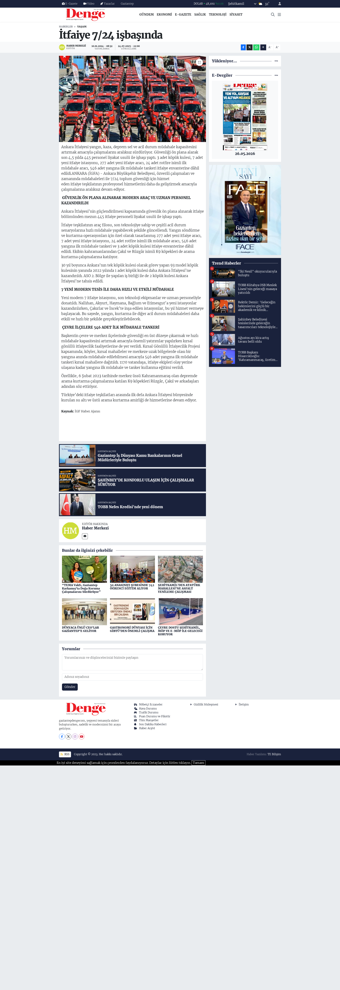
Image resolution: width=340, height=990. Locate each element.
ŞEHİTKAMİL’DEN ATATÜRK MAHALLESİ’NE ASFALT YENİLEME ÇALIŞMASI (179, 588)
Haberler (66, 26)
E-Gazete (71, 3)
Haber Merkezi (95, 528)
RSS (66, 754)
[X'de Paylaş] (249, 47)
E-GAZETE (183, 14)
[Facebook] (62, 736)
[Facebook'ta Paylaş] (243, 47)
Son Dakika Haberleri (152, 724)
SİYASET (236, 14)
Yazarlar (109, 3)
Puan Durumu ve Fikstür (154, 716)
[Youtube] (81, 736)
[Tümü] (276, 61)
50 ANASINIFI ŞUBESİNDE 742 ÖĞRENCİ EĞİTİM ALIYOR (132, 586)
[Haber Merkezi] (70, 530)
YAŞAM (81, 26)
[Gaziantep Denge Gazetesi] (85, 14)
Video (90, 3)
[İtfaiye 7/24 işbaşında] (132, 99)
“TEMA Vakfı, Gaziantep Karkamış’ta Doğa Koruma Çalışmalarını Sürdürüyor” (81, 588)
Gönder (69, 687)
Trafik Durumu (148, 712)
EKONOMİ (164, 14)
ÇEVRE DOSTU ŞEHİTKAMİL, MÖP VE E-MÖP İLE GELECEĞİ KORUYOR (180, 631)
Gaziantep (127, 3)
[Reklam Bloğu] (245, 210)
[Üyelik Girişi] (278, 4)
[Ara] (273, 14)
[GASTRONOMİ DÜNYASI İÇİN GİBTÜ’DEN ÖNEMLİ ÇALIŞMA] (132, 611)
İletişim (244, 704)
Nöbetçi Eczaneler (151, 704)
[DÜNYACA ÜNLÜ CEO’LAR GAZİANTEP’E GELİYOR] (84, 611)
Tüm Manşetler (149, 720)
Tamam (198, 763)
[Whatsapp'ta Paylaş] (256, 47)
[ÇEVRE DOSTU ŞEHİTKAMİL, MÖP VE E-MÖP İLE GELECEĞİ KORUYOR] (180, 611)
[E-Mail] (85, 536)
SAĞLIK (200, 14)
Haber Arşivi (147, 728)
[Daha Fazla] (263, 47)
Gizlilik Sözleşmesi (206, 704)
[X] (68, 736)
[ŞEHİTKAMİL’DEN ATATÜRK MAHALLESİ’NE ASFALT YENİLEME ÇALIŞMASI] (180, 569)
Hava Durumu (148, 708)
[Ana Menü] (279, 14)
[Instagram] (75, 736)
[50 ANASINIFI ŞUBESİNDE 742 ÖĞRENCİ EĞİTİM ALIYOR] (132, 569)
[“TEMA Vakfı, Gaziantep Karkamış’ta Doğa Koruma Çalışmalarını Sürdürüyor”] (84, 569)
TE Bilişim (274, 754)
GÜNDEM (146, 14)
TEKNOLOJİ (217, 14)
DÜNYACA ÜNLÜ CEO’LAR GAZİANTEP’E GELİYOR (80, 629)
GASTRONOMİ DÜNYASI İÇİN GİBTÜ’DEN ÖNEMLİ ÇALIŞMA (132, 629)
